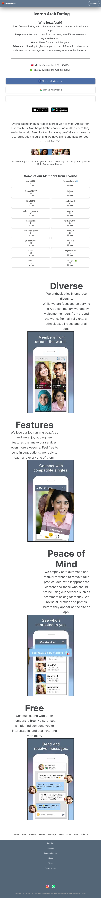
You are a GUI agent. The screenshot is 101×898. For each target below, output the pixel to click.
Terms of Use (58, 104)
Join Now (94, 3)
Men (24, 834)
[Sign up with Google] (50, 92)
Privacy (50, 863)
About (50, 858)
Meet (76, 834)
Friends (84, 834)
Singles (42, 834)
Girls (61, 834)
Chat (69, 834)
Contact (50, 848)
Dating (16, 834)
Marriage (52, 834)
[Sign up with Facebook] (50, 84)
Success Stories (50, 853)
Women (32, 834)
